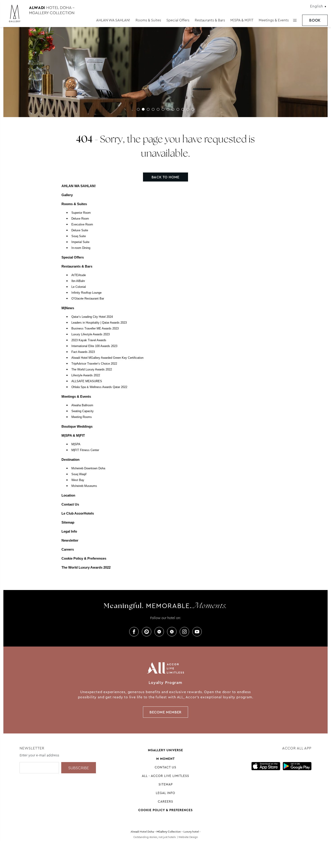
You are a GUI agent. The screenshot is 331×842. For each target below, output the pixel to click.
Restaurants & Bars (210, 20)
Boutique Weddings (77, 426)
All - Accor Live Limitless (165, 776)
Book (315, 20)
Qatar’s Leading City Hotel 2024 (92, 316)
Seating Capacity (82, 411)
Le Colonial (78, 286)
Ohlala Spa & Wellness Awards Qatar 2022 (99, 387)
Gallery (67, 195)
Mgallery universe (165, 750)
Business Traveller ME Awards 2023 (95, 328)
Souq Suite (78, 236)
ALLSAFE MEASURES (86, 381)
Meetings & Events (274, 20)
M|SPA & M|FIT (241, 20)
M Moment (165, 758)
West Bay (77, 480)
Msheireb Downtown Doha (88, 468)
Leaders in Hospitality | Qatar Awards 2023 (99, 322)
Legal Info (69, 531)
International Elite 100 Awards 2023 (94, 346)
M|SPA (75, 444)
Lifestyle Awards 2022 (85, 375)
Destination (70, 459)
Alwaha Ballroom (82, 405)
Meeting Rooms (81, 417)
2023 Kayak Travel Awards (88, 340)
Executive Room (82, 224)
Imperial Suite (80, 242)
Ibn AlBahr (78, 281)
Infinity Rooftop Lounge (86, 292)
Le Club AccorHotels (77, 513)
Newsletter (69, 540)
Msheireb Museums (84, 486)
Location (68, 495)
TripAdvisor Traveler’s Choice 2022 (94, 363)
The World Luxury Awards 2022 (91, 369)
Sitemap (67, 522)
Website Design (188, 837)
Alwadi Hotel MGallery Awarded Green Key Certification (107, 357)
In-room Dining (80, 248)
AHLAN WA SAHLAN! (113, 20)
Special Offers (177, 20)
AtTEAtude (78, 275)
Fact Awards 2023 (83, 352)
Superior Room (81, 212)
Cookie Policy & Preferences (83, 558)
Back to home (166, 177)
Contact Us (70, 504)
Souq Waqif (78, 474)
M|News (67, 308)
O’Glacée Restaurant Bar (87, 298)
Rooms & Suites (148, 20)
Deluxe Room (80, 218)
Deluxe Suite (79, 230)
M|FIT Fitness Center (85, 450)
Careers (67, 549)
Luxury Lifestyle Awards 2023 (90, 334)
